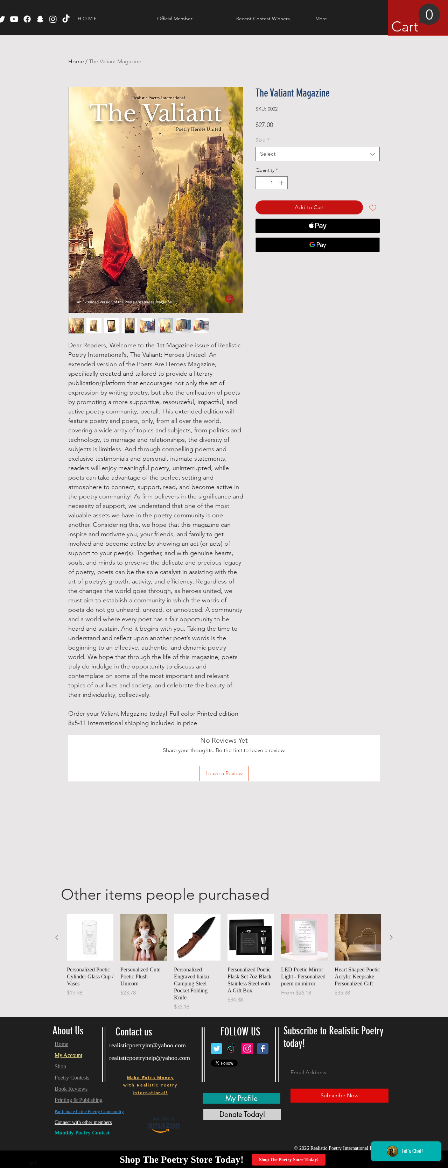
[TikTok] (66, 19)
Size (262, 140)
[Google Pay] (317, 245)
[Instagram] (53, 19)
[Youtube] (14, 19)
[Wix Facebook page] (262, 1048)
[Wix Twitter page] (216, 1048)
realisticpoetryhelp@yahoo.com (149, 1057)
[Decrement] (261, 183)
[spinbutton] (271, 183)
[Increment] (282, 183)
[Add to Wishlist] (373, 207)
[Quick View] (90, 937)
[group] (224, 962)
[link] (415, 19)
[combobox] (317, 154)
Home (76, 61)
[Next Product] (391, 937)
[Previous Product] (56, 937)
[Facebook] (27, 19)
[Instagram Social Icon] (247, 1048)
